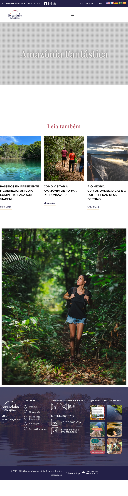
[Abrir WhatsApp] (120, 488)
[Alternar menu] (72, 14)
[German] (116, 3)
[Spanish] (124, 3)
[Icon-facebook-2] (45, 3)
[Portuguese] (120, 3)
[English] (108, 3)
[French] (112, 3)
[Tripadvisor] (54, 3)
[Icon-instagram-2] (50, 3)
